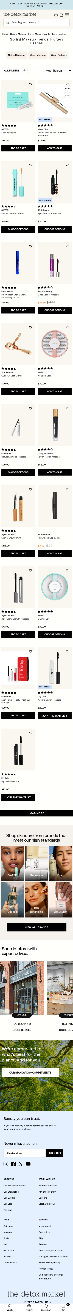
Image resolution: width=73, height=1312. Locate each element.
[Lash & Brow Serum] (18, 506)
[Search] (7, 23)
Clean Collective (47, 1204)
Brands (7, 1257)
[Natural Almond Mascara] (18, 425)
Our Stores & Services (15, 1186)
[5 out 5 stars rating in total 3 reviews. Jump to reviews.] (9, 125)
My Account (45, 1226)
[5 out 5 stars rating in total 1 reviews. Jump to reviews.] (9, 692)
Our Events (9, 1198)
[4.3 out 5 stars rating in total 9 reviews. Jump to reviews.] (9, 611)
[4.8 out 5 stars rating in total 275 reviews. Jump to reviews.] (9, 287)
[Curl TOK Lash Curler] (18, 344)
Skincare (8, 1226)
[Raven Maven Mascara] (55, 425)
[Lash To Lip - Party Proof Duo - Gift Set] (18, 668)
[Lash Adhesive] (18, 101)
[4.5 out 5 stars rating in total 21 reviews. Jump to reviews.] (46, 125)
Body (6, 1238)
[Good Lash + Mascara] (55, 263)
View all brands (36, 927)
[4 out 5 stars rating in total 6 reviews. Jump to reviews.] (46, 449)
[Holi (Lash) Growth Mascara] (18, 587)
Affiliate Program (47, 1192)
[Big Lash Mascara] (18, 749)
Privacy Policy (46, 1269)
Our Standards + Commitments (30, 1073)
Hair (6, 1244)
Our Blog (8, 1204)
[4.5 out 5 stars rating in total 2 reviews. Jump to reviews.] (9, 530)
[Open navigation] (67, 14)
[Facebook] (13, 1164)
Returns (43, 1244)
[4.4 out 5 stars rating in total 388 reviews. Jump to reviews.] (46, 692)
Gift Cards (9, 1251)
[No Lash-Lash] (55, 344)
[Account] (56, 15)
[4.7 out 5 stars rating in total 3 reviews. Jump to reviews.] (9, 368)
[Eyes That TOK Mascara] (55, 182)
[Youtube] (28, 1164)
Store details (22, 1030)
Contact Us (44, 1232)
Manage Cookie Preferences (53, 1257)
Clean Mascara (38, 55)
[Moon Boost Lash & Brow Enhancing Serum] (18, 263)
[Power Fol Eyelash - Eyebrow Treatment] (55, 101)
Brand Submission (48, 1186)
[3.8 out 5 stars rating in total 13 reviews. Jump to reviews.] (9, 206)
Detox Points (10, 1263)
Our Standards (11, 1192)
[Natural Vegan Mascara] (55, 668)
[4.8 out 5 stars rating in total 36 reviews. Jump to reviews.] (46, 206)
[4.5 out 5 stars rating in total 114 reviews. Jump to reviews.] (9, 774)
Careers (43, 1198)
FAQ (41, 1238)
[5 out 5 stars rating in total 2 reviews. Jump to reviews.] (46, 368)
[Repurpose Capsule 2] (55, 506)
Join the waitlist (54, 715)
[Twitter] (20, 1164)
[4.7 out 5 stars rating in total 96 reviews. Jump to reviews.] (9, 449)
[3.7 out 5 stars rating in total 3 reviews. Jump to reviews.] (46, 287)
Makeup (8, 1232)
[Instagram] (6, 1164)
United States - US (36, 1302)
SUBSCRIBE (55, 1153)
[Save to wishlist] (30, 84)
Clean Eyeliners (59, 55)
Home (5, 34)
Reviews (8, 1210)
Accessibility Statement (51, 1251)
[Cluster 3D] (55, 587)
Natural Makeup (18, 34)
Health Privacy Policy (50, 1263)
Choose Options (18, 229)
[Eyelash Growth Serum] (18, 182)
